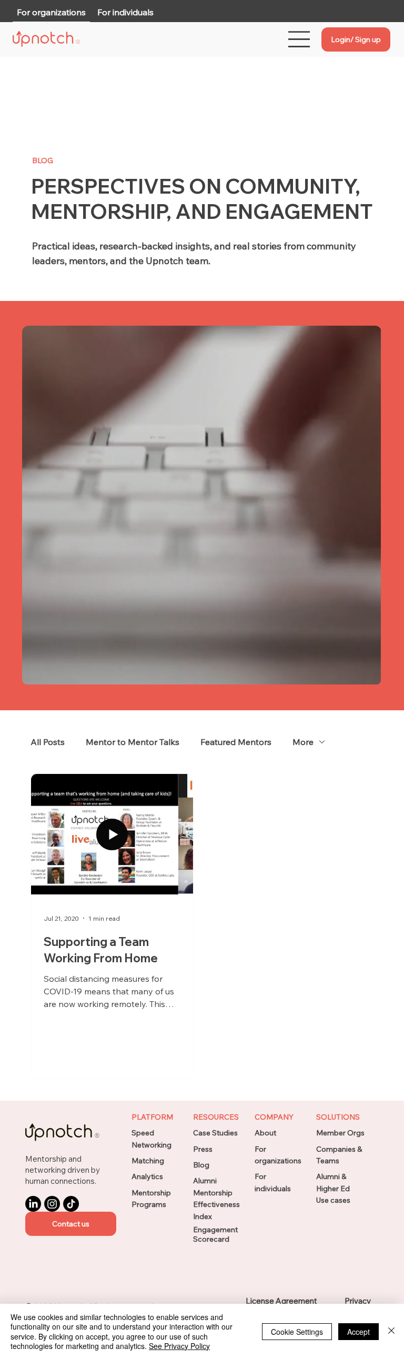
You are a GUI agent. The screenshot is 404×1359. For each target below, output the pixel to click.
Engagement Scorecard (215, 1234)
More (303, 742)
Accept (358, 1331)
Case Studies (215, 1132)
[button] (70, 1224)
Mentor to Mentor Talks (132, 742)
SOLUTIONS (338, 1117)
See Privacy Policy (179, 1346)
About (265, 1132)
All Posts (48, 742)
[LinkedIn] (33, 1204)
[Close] (391, 1331)
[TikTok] (71, 1204)
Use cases (333, 1200)
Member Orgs (340, 1132)
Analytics (147, 1176)
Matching (148, 1160)
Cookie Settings (297, 1331)
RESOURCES (216, 1117)
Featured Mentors (235, 742)
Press (203, 1149)
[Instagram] (52, 1204)
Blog (201, 1165)
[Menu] (299, 39)
